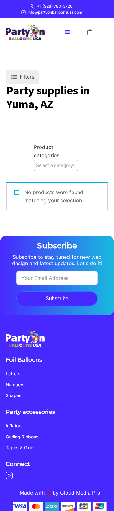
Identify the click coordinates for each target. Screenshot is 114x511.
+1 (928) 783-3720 (55, 6)
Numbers (15, 384)
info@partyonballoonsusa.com (55, 12)
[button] (90, 32)
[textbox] (56, 165)
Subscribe (57, 298)
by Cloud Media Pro (76, 493)
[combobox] (56, 165)
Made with (32, 493)
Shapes (14, 395)
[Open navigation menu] (67, 33)
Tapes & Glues (21, 447)
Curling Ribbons (22, 436)
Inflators (14, 425)
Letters (13, 373)
